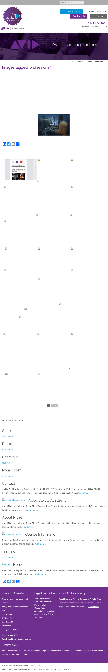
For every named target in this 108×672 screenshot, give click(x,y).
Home (18, 564)
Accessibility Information (44, 611)
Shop (6, 430)
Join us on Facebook (94, 2)
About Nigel (12, 517)
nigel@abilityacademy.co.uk (94, 26)
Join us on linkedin (98, 2)
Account (100, 16)
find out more (93, 607)
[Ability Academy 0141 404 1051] (87, 285)
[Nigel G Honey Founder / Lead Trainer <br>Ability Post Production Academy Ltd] (12, 19)
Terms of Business (42, 599)
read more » (7, 436)
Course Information (41, 534)
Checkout (10, 457)
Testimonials (9, 644)
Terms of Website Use (43, 602)
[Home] (6, 565)
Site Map (38, 617)
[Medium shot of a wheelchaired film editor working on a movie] (54, 125)
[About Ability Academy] (13, 500)
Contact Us (79, 16)
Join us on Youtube (105, 2)
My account (11, 470)
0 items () (73, 11)
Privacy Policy (40, 605)
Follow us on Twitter (90, 2)
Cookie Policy (40, 608)
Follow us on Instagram (102, 2)
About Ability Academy (47, 500)
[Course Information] (12, 534)
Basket (7, 444)
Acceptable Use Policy (43, 614)
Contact (8, 483)
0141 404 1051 (97, 23)
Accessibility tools (97, 11)
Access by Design (62, 669)
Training (9, 551)
